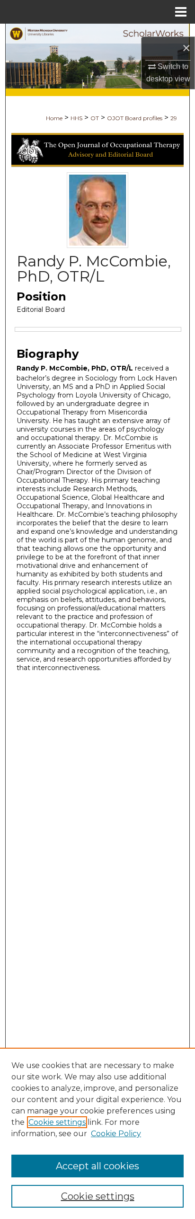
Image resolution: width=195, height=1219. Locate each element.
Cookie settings (57, 1122)
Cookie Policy (116, 1133)
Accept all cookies (97, 1166)
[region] (97, 1133)
